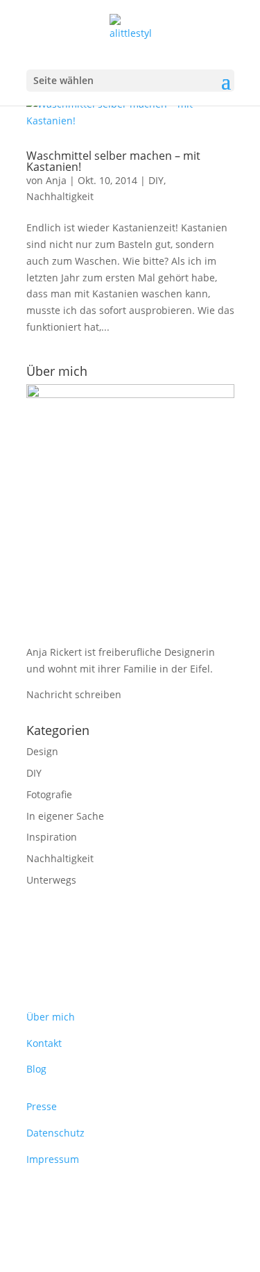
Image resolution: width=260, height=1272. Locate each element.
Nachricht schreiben (73, 694)
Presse (41, 1106)
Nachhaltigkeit (60, 196)
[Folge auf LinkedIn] (37, 1200)
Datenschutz (55, 1132)
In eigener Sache (65, 816)
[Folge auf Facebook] (121, 1200)
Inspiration (51, 836)
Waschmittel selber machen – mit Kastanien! (113, 161)
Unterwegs (51, 879)
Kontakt (44, 1043)
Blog (36, 1068)
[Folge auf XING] (65, 1200)
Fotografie (49, 794)
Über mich (50, 1016)
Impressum (52, 1159)
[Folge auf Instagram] (93, 1200)
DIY (156, 180)
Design (42, 751)
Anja (56, 180)
